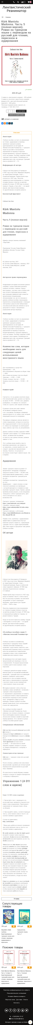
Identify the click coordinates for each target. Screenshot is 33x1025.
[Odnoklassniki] (18, 1010)
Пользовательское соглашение (16, 993)
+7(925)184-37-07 (17, 1017)
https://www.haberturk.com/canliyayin (14, 503)
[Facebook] (10, 1010)
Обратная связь (10, 1000)
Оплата (25, 1000)
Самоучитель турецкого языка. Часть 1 (22, 932)
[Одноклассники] (5, 123)
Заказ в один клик (16, 115)
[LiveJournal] (12, 123)
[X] (9, 123)
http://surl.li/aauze (8, 822)
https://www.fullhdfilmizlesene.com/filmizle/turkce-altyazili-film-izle (16, 514)
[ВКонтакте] (2, 123)
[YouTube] (22, 1010)
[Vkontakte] (6, 1010)
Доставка (19, 1000)
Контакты (17, 1003)
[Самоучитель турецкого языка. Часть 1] (24, 916)
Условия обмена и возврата (16, 996)
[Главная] (2, 17)
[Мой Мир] (7, 123)
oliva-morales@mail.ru (17, 1019)
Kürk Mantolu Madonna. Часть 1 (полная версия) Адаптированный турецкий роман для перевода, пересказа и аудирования (24, 977)
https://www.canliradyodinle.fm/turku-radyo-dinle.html (16, 508)
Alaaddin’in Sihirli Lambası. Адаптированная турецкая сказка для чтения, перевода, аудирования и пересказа (7, 936)
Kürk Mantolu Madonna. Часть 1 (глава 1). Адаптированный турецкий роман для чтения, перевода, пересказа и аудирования (8, 977)
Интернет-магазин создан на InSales (16, 1022)
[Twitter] (26, 1010)
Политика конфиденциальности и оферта (16, 990)
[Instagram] (14, 1010)
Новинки (8, 17)
